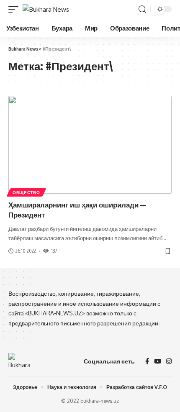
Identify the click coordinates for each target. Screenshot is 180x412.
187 (54, 251)
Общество (26, 192)
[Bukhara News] (46, 9)
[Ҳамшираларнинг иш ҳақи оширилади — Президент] (90, 145)
